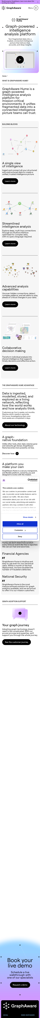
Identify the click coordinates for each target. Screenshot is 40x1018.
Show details (28, 517)
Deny (20, 536)
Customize (19, 530)
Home (4, 76)
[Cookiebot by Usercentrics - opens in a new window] (28, 480)
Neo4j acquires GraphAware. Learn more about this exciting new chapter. (18, 2)
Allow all (20, 524)
